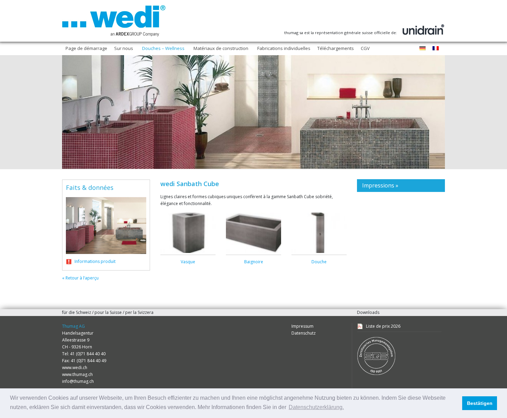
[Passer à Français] (435, 48)
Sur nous (123, 48)
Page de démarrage (86, 48)
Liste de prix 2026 (383, 326)
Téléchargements (335, 48)
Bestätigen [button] (480, 403)
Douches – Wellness (163, 48)
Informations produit (95, 261)
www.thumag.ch (77, 374)
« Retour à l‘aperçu (80, 278)
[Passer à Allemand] (422, 48)
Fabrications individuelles (283, 48)
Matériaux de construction (220, 48)
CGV (365, 48)
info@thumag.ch (78, 381)
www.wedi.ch (74, 367)
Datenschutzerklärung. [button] (316, 407)
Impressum (302, 326)
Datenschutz (303, 333)
